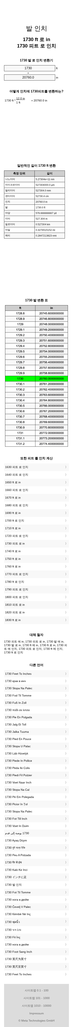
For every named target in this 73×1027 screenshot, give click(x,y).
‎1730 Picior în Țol (16, 804)
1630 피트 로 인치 (16, 467)
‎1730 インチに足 (16, 877)
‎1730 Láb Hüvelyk (16, 753)
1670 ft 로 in (13, 497)
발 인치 (36, 28)
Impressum (36, 1013)
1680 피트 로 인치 (16, 505)
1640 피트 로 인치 (16, 474)
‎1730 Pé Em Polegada (19, 797)
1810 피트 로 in (15, 604)
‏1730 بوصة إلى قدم (17, 833)
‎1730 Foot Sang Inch (18, 951)
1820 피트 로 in (15, 612)
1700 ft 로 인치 (14, 520)
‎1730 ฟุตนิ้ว (12, 922)
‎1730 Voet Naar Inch (18, 782)
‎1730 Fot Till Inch (16, 818)
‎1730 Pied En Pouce (18, 739)
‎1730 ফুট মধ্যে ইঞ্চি (15, 847)
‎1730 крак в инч (15, 681)
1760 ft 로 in (13, 566)
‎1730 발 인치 (13, 884)
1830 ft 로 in (13, 620)
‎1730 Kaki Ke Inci (16, 869)
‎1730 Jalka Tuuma (17, 731)
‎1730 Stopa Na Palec (18, 688)
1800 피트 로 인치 (16, 597)
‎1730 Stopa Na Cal (17, 789)
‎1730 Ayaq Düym (16, 840)
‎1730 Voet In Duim (17, 826)
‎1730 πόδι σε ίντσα (17, 710)
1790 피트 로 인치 (16, 589)
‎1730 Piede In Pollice (18, 760)
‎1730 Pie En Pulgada (18, 717)
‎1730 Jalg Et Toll (15, 724)
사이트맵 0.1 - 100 (36, 990)
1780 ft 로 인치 (14, 581)
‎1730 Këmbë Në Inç (18, 914)
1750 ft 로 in (13, 558)
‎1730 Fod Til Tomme (18, 695)
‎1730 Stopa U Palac (18, 746)
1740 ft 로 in (13, 551)
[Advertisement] (36, 10)
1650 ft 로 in (13, 482)
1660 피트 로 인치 (16, 490)
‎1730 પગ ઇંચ (13, 929)
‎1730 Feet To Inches (18, 673)
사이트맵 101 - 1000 (37, 998)
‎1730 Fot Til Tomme (18, 892)
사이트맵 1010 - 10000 (36, 1005)
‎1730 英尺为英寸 (16, 959)
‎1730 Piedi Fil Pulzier (18, 775)
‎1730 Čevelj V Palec (18, 906)
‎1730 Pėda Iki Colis (17, 768)
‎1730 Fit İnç (12, 937)
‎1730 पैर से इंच (13, 862)
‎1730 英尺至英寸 (16, 966)
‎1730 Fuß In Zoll (15, 702)
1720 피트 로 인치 (16, 535)
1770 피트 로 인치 (16, 574)
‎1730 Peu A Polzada (18, 855)
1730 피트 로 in (15, 543)
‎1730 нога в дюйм (17, 899)
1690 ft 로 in (13, 513)
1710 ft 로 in (13, 528)
